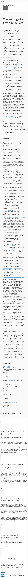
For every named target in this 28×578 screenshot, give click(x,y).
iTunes (5, 67)
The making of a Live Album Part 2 (12, 413)
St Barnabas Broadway (12, 367)
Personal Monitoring (15, 249)
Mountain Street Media (17, 66)
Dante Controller (7, 268)
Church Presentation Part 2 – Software (13, 412)
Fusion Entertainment (8, 116)
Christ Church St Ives (12, 380)
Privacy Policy (5, 575)
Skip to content (4, 1)
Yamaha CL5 (12, 259)
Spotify (15, 67)
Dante (9, 210)
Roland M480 (11, 245)
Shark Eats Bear (10, 406)
